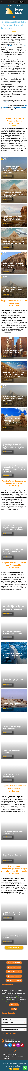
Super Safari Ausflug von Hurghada (12, 856)
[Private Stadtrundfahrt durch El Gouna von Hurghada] (14, 909)
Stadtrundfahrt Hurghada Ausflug (12, 937)
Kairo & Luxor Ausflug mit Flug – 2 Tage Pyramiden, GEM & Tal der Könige (14, 289)
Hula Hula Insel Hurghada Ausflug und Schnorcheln (12, 632)
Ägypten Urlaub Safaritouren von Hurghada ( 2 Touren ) (14, 788)
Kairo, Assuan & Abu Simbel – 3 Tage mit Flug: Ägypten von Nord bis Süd (14, 265)
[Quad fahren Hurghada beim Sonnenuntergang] (14, 829)
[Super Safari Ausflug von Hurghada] (14, 852)
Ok (10, 1068)
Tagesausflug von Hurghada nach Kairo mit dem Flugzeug (13, 242)
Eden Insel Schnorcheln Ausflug (11, 751)
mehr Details (6, 176)
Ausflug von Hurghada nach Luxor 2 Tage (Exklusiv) (13, 352)
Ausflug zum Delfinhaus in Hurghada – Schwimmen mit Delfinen (13, 655)
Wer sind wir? (7, 985)
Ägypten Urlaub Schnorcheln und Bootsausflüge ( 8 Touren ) (14, 565)
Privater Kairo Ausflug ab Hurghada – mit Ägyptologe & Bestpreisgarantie (13, 194)
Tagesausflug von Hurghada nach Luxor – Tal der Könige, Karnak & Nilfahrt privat (13, 374)
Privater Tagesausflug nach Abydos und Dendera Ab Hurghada (13, 551)
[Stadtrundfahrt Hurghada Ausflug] (14, 933)
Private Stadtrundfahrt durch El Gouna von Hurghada (13, 913)
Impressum (16, 1068)
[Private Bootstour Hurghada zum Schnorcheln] (14, 724)
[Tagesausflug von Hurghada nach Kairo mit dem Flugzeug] (14, 239)
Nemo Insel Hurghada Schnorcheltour (11, 775)
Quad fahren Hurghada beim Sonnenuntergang (13, 832)
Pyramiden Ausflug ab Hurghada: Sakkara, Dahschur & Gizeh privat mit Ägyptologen (13, 169)
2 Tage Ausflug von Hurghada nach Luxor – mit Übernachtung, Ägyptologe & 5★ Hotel (14, 421)
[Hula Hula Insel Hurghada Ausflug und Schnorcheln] (14, 629)
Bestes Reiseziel (8, 1013)
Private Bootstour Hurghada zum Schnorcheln (13, 727)
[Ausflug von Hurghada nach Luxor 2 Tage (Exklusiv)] (14, 348)
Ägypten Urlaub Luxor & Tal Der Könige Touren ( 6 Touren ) (14, 303)
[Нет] (26, 1065)
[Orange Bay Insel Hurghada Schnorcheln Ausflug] (14, 676)
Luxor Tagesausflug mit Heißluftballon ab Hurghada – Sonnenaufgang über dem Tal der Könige (14, 468)
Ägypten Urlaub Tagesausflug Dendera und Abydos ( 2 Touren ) (14, 483)
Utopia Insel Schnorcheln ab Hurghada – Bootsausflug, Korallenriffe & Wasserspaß (13, 608)
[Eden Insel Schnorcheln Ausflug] (14, 748)
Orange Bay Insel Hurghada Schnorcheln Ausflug (13, 680)
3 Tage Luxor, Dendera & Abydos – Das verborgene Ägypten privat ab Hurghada (13, 446)
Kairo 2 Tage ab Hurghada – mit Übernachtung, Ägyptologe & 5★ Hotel (13, 218)
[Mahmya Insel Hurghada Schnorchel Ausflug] (14, 700)
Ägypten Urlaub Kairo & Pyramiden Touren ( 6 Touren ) (14, 120)
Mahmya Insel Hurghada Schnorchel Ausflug (12, 704)
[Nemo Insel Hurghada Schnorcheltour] (14, 772)
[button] (14, 17)
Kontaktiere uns (8, 1033)
